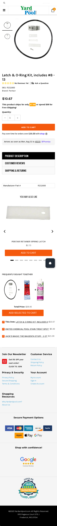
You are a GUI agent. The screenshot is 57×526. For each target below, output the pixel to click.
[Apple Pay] (28, 435)
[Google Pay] (38, 435)
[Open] (50, 263)
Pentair (12, 90)
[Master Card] (19, 428)
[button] (8, 83)
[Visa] (9, 428)
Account (46, 3)
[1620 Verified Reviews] (28, 499)
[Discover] (38, 428)
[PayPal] (47, 428)
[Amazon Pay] (19, 435)
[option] (34, 39)
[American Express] (28, 428)
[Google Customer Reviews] (28, 461)
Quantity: (6, 112)
